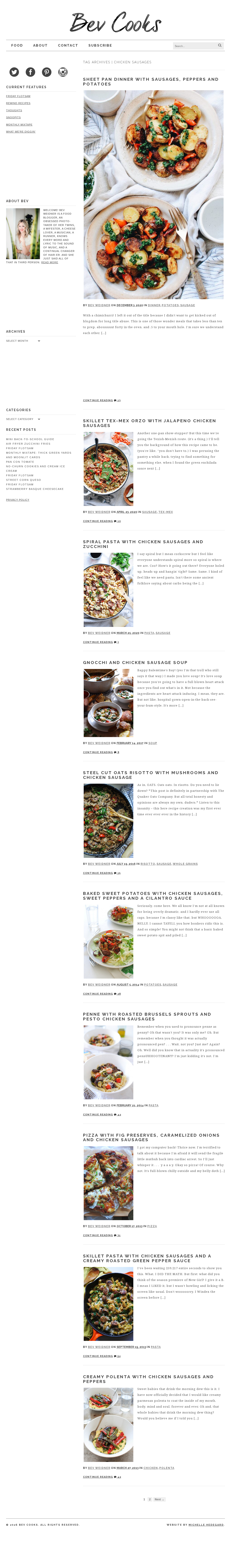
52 (119, 1356)
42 (119, 1114)
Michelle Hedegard (206, 1524)
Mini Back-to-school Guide (30, 439)
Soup (152, 743)
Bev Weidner (99, 305)
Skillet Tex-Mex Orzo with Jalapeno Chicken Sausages (149, 423)
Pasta (149, 633)
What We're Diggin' (21, 131)
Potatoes (170, 305)
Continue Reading (98, 400)
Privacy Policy (17, 499)
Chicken (150, 1468)
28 (119, 993)
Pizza (152, 1226)
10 (119, 521)
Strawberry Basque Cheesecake (35, 489)
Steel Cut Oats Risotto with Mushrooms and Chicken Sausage (151, 775)
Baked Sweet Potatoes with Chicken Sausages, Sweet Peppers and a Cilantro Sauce (153, 896)
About (40, 45)
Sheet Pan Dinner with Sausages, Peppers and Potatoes (151, 81)
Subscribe (100, 45)
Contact (68, 45)
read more (49, 262)
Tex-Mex (165, 512)
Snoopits (13, 117)
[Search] (220, 45)
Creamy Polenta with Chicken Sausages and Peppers (148, 1379)
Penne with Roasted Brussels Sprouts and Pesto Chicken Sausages (147, 1016)
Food (17, 45)
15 (119, 873)
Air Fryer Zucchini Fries (28, 443)
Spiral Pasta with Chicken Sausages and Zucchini (143, 544)
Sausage (187, 305)
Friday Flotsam (18, 96)
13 (119, 400)
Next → (159, 1499)
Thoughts (14, 110)
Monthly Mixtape (19, 124)
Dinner (154, 305)
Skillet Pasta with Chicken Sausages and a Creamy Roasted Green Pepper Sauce (147, 1258)
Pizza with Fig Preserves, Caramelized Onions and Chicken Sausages (151, 1137)
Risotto (148, 864)
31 (119, 1235)
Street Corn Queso (23, 480)
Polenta (166, 1468)
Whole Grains (185, 864)
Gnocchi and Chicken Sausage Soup (135, 662)
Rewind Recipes (18, 103)
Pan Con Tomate (20, 461)
